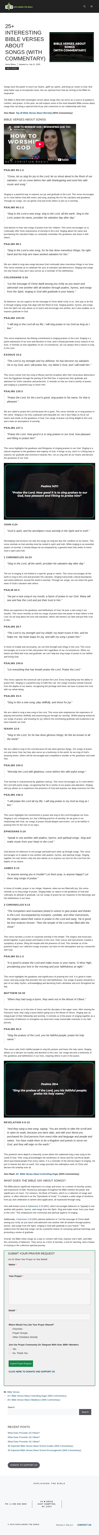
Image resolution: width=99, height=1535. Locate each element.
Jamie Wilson (10, 64)
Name (12, 1264)
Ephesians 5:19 (35, 1206)
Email (12, 1310)
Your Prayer (16, 1276)
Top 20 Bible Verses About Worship (34, 113)
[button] (84, 6)
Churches (17, 1329)
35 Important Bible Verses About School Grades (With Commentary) (40, 1446)
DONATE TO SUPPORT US (23, 1465)
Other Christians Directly (25, 1337)
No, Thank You (20, 1353)
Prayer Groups (20, 1333)
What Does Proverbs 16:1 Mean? (24, 1441)
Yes (14, 1349)
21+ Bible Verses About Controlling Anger (37, 1174)
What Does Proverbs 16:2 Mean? (24, 1437)
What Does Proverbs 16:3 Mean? (24, 1433)
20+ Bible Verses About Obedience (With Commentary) (33, 1400)
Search (11, 1407)
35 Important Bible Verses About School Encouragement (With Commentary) (44, 1450)
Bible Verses (12, 68)
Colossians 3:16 (24, 1219)
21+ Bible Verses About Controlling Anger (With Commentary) (37, 1396)
